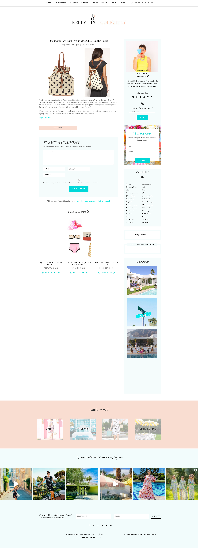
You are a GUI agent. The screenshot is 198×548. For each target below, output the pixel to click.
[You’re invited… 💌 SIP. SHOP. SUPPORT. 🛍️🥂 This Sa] (182, 484)
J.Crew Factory (131, 196)
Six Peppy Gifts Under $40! (106, 263)
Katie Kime (130, 199)
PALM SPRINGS (73, 3)
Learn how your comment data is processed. (93, 201)
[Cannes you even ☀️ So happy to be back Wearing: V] (49, 484)
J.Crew (144, 193)
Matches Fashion (132, 205)
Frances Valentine (132, 193)
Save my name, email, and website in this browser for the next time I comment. (71, 183)
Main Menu (90, 44)
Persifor (129, 214)
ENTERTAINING (61, 3)
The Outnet (146, 220)
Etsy (143, 190)
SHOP (123, 3)
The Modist (130, 220)
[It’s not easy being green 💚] (82, 484)
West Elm (145, 223)
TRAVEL (95, 3)
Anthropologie (147, 184)
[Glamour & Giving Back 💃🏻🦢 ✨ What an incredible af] (149, 484)
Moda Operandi (147, 205)
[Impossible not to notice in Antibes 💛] (16, 484)
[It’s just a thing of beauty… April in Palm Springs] (116, 484)
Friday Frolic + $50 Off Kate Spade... (79, 263)
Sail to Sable (146, 214)
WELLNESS (104, 3)
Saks (127, 217)
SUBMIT (142, 117)
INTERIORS (84, 3)
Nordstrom (130, 211)
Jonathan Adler (147, 196)
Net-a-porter (146, 208)
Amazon (129, 184)
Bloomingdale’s (131, 187)
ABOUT (113, 3)
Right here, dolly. (45, 118)
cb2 (143, 187)
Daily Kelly (81, 44)
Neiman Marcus (131, 208)
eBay (128, 190)
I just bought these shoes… (51, 263)
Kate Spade (146, 199)
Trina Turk (129, 223)
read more (51, 272)
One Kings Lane (147, 211)
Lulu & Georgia (147, 202)
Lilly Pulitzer (130, 202)
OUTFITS (48, 3)
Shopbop (145, 217)
